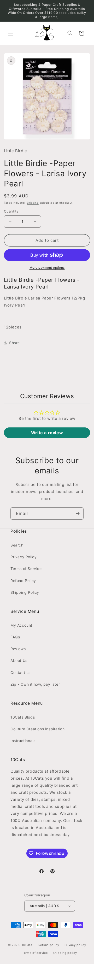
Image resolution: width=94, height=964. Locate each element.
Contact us (20, 672)
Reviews (18, 648)
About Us (18, 660)
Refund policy (48, 945)
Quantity (11, 211)
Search (17, 545)
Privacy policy (75, 945)
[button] (10, 33)
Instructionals (22, 740)
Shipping (33, 202)
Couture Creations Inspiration (37, 729)
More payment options (47, 267)
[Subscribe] (77, 513)
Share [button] (14, 342)
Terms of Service (26, 568)
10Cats (27, 945)
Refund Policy (23, 580)
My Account (21, 625)
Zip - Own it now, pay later (35, 684)
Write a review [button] (47, 432)
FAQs (15, 637)
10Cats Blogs (22, 717)
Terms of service (35, 953)
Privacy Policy (23, 557)
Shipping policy (65, 953)
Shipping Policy (24, 592)
